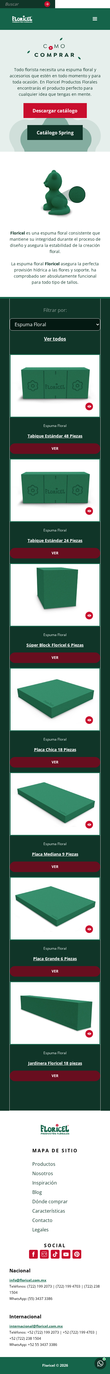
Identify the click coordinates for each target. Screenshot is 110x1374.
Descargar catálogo (55, 110)
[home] (20, 19)
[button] (95, 19)
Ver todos (55, 339)
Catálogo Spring (55, 132)
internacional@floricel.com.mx (36, 1326)
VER (55, 448)
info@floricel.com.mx (27, 1280)
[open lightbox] (55, 386)
